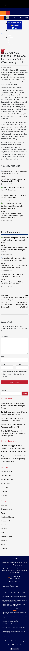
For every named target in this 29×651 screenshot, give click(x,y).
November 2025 (6, 471)
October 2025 (6, 475)
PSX (2, 533)
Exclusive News (6, 509)
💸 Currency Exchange (14, 22)
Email (3, 364)
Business (4, 505)
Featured (4, 513)
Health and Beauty (7, 517)
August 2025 (5, 483)
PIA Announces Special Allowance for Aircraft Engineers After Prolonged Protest (14, 249)
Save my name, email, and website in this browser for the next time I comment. (14, 374)
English (5, 2)
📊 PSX (14, 28)
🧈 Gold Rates (15, 25)
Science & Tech (6, 537)
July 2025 (4, 487)
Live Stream (7, 5)
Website (18, 364)
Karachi (3, 49)
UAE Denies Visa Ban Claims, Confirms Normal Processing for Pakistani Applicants (12, 215)
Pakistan (3, 245)
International (5, 521)
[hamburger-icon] (8, 13)
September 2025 (7, 479)
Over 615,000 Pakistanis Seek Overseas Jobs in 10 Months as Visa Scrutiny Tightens (13, 433)
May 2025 (4, 495)
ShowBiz (4, 541)
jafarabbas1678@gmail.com (10, 446)
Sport (3, 544)
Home (5, 637)
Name (3, 357)
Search (3, 390)
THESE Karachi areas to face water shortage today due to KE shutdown (13, 458)
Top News (4, 548)
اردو (10, 2)
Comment (5, 336)
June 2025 (4, 491)
